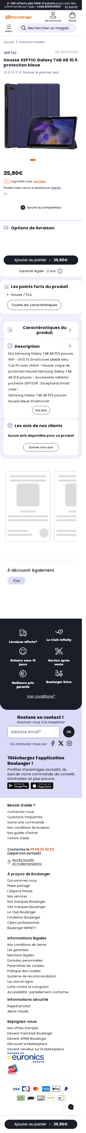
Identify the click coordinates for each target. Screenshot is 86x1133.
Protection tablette (31, 42)
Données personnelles (25, 960)
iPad (16, 580)
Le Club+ (39, 181)
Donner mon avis (41, 447)
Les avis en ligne (20, 981)
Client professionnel (23, 922)
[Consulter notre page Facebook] (52, 744)
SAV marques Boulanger (26, 907)
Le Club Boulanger (21, 912)
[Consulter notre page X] (61, 744)
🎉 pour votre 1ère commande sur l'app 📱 (41, 5)
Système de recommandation (31, 976)
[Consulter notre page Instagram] (69, 744)
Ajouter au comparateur (44, 207)
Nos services (17, 896)
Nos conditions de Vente (26, 944)
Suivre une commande (25, 822)
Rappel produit (19, 1006)
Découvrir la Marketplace (27, 1044)
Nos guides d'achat (22, 833)
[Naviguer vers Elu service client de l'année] (41, 1069)
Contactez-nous (20, 811)
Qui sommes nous (22, 880)
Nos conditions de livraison (28, 827)
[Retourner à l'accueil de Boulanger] (19, 17)
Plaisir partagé (18, 885)
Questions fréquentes (24, 817)
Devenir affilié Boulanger (26, 1038)
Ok (69, 732)
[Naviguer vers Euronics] (41, 1058)
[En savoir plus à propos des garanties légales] (60, 271)
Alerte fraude (17, 1011)
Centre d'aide (18, 838)
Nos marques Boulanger (26, 901)
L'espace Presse (20, 891)
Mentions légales (20, 955)
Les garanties (17, 950)
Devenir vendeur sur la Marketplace (35, 1049)
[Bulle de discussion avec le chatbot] (71, 1107)
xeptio (56, 188)
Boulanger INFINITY (21, 928)
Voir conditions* (41, 696)
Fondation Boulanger (23, 917)
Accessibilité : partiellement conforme (38, 992)
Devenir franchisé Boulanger (30, 1033)
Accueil (9, 42)
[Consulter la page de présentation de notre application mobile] (18, 785)
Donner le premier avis (41, 72)
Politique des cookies (24, 971)
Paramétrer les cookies (25, 965)
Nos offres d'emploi (22, 1028)
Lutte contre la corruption (28, 987)
